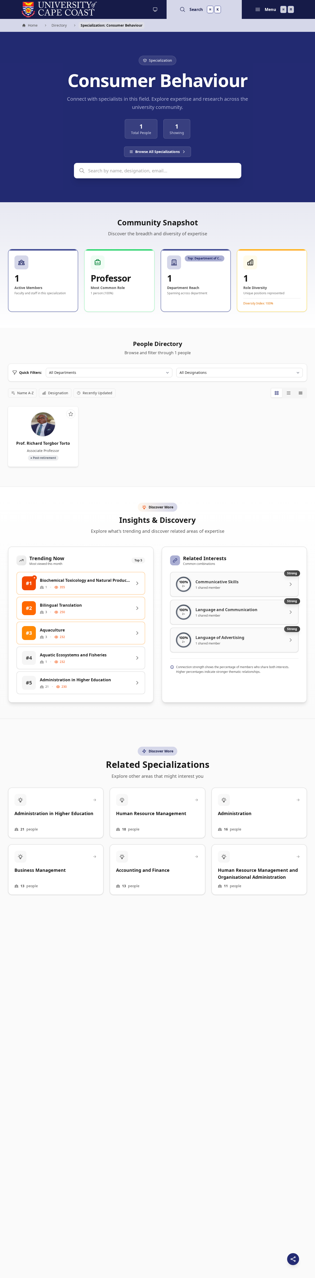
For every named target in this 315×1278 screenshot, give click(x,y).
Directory (59, 25)
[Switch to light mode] (155, 9)
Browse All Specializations (157, 151)
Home (30, 26)
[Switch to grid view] (276, 393)
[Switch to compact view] (300, 393)
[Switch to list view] (288, 393)
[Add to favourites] (70, 413)
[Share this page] (293, 1259)
